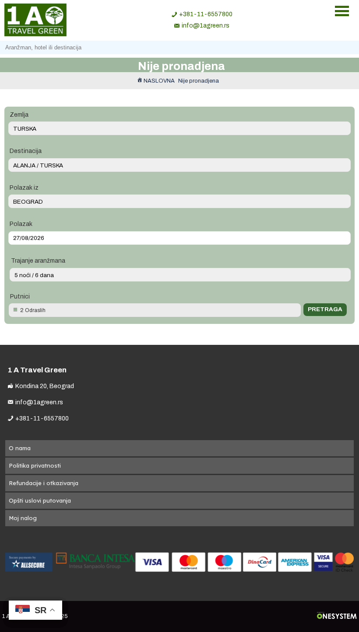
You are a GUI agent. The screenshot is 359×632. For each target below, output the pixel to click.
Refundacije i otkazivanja (43, 482)
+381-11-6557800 (205, 14)
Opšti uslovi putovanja (40, 500)
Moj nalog (23, 517)
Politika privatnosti (35, 465)
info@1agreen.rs (205, 25)
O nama (20, 447)
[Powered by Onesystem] (337, 616)
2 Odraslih (33, 310)
